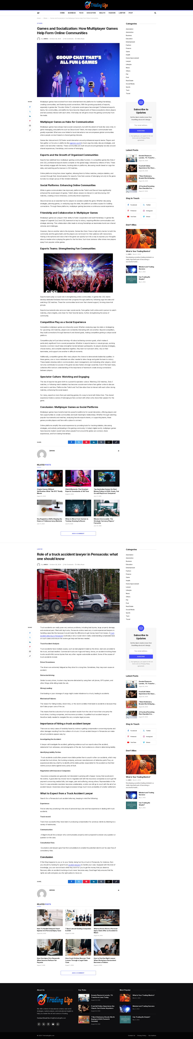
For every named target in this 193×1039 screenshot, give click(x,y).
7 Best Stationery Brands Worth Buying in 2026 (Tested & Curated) (147, 177)
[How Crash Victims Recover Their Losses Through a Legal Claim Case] (78, 947)
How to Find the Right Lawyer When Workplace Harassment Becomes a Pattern (105, 960)
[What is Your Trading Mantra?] (141, 239)
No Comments (69, 39)
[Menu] (38, 13)
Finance (128, 48)
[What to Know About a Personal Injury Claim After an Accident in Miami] (107, 917)
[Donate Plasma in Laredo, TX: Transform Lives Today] (131, 158)
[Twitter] (30, 112)
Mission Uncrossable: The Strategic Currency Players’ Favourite (104, 521)
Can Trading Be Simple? (144, 278)
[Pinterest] (30, 121)
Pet (127, 74)
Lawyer (122, 13)
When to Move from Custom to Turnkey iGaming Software (76, 520)
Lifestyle (128, 64)
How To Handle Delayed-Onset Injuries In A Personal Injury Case (49, 930)
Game (128, 51)
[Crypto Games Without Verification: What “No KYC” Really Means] (50, 478)
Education (91, 13)
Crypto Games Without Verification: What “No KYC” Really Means (50, 491)
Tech (81, 13)
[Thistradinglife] (96, 5)
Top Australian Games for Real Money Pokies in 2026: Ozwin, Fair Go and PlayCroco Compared (106, 491)
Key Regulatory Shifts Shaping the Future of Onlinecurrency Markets (49, 520)
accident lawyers (74, 865)
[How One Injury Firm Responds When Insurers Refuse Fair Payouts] (50, 947)
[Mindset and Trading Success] (131, 269)
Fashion (112, 13)
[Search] (155, 13)
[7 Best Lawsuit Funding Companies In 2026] (78, 917)
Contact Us (131, 1035)
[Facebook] (30, 107)
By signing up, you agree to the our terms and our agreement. (142, 138)
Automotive (129, 32)
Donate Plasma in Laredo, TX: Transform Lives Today (147, 157)
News (128, 68)
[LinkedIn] (30, 116)
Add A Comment (78, 533)
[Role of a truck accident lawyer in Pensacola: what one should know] (78, 596)
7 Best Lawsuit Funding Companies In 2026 (78, 930)
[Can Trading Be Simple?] (131, 279)
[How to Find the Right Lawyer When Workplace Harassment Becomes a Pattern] (107, 947)
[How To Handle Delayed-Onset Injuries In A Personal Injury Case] (50, 917)
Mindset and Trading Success (146, 268)
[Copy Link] (30, 130)
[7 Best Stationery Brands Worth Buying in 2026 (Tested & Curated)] (131, 178)
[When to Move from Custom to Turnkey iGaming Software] (78, 508)
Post (131, 13)
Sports (128, 87)
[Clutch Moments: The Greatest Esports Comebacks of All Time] (78, 478)
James (45, 39)
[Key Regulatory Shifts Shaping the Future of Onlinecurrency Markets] (50, 508)
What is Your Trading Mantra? (138, 251)
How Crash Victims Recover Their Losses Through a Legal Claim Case (77, 960)
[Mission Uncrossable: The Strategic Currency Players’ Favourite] (107, 508)
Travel (128, 93)
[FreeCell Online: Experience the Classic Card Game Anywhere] (131, 168)
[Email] (30, 125)
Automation (129, 29)
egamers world (75, 143)
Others (40, 23)
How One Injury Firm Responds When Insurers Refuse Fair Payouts (48, 960)
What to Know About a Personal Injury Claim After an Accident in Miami (105, 931)
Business (72, 13)
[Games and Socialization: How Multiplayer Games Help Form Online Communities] (78, 70)
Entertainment (130, 42)
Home (62, 13)
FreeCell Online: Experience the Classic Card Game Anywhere (147, 167)
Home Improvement (132, 58)
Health (102, 13)
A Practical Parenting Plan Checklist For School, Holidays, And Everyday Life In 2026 (147, 187)
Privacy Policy (145, 138)
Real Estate (129, 80)
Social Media (130, 84)
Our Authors (152, 1035)
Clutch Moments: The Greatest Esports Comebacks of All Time (77, 490)
